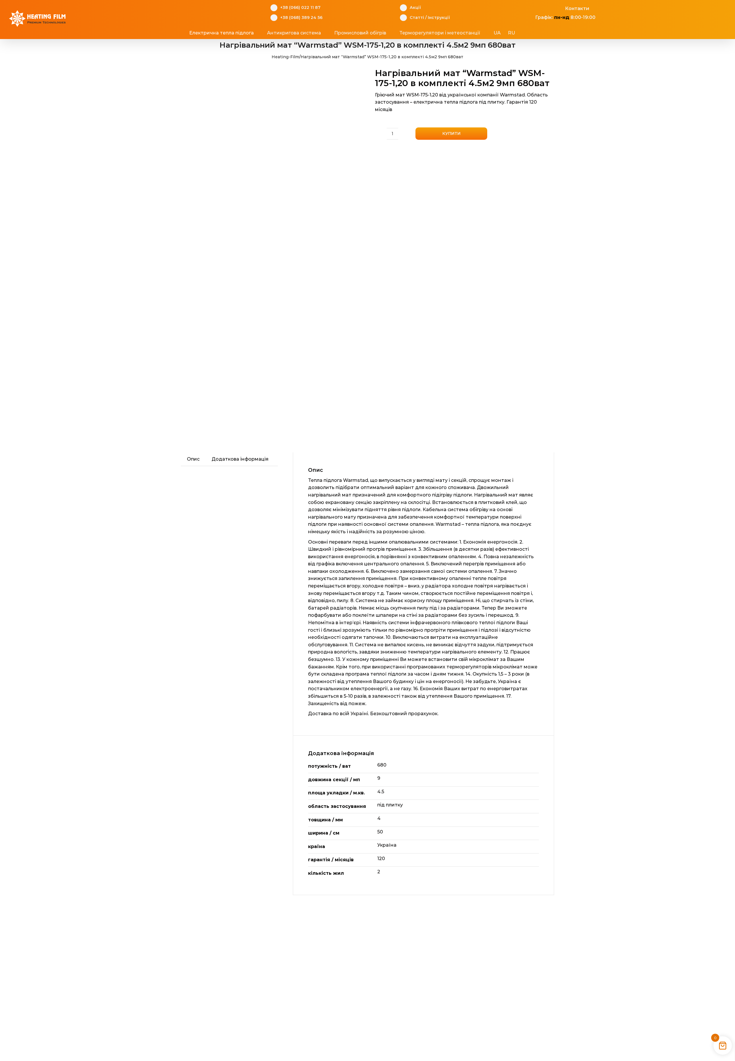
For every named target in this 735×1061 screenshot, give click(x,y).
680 (381, 765)
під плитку (390, 805)
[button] (537, 33)
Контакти (577, 8)
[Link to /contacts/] (559, 7)
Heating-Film (285, 56)
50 (380, 832)
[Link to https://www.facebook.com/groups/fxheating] (532, 7)
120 (381, 858)
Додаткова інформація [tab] (240, 459)
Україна (386, 845)
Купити (451, 133)
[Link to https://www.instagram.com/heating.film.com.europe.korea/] (541, 7)
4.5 (380, 791)
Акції (415, 7)
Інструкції (439, 17)
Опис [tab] (193, 459)
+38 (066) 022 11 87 (300, 7)
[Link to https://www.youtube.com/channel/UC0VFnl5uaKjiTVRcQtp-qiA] (550, 7)
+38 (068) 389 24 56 (301, 17)
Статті (417, 17)
